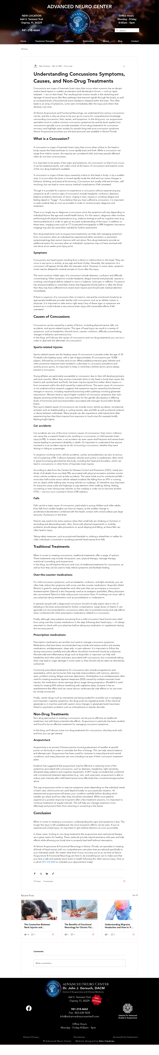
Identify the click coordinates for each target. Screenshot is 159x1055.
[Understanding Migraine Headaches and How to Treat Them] (120, 910)
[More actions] (123, 66)
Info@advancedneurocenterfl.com (79, 1016)
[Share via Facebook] (35, 873)
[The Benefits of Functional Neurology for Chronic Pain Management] (80, 910)
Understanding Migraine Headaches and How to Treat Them (120, 926)
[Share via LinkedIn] (47, 873)
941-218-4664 (31, 30)
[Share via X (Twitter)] (41, 873)
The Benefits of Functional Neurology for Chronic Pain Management (79, 926)
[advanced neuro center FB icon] (29, 1008)
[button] (68, 41)
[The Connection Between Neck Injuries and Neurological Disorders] (39, 910)
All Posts (24, 49)
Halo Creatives (106, 1041)
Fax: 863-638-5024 (79, 1012)
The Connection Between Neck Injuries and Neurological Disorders (37, 926)
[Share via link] (53, 873)
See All (135, 895)
